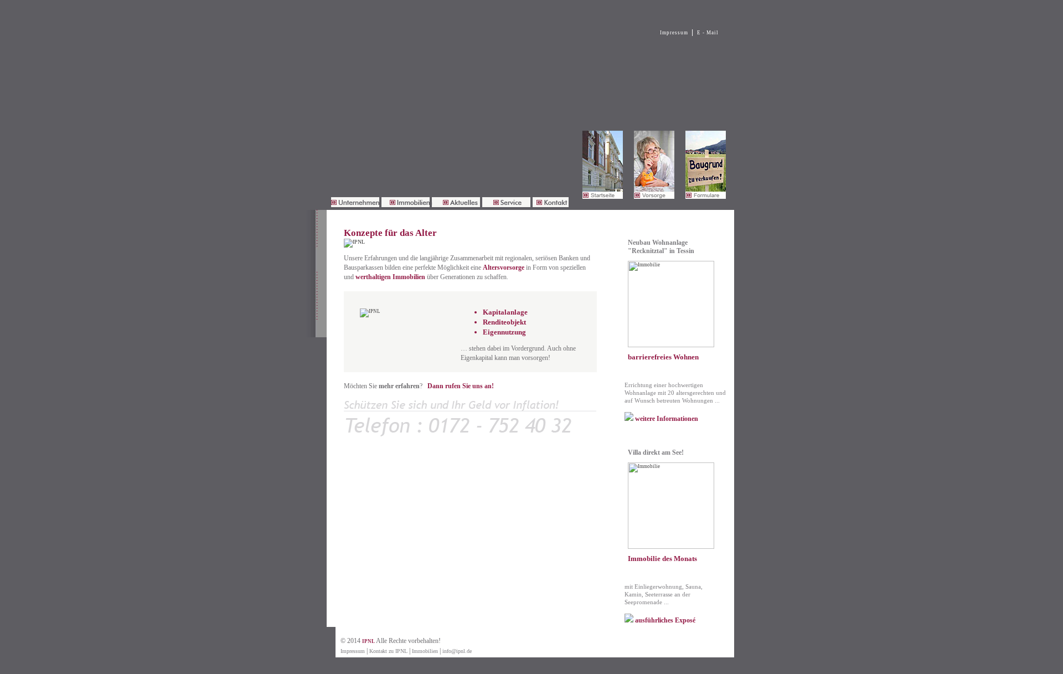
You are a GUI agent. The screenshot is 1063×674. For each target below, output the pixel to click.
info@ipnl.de (457, 651)
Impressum (674, 32)
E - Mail (708, 32)
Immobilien (425, 651)
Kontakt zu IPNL (388, 651)
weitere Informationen (665, 419)
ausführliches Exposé (664, 620)
